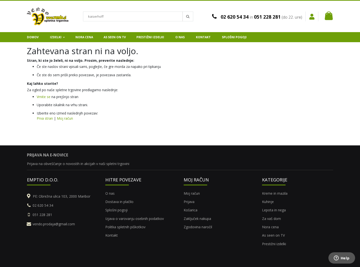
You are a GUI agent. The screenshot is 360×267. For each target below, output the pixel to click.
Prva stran (45, 118)
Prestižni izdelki (274, 244)
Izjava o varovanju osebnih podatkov (134, 218)
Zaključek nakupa (197, 218)
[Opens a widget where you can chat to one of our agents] (341, 258)
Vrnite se (43, 96)
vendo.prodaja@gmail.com (54, 224)
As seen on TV (273, 235)
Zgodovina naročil (198, 227)
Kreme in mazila (275, 193)
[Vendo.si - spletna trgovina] (48, 16)
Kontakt (111, 235)
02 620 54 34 (235, 17)
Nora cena (270, 227)
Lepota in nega (274, 210)
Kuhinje (268, 201)
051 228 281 (267, 17)
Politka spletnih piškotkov (125, 227)
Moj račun (65, 118)
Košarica (190, 210)
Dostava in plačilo (119, 201)
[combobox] (138, 16)
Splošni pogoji (116, 210)
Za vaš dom (271, 218)
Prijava (189, 201)
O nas (110, 193)
